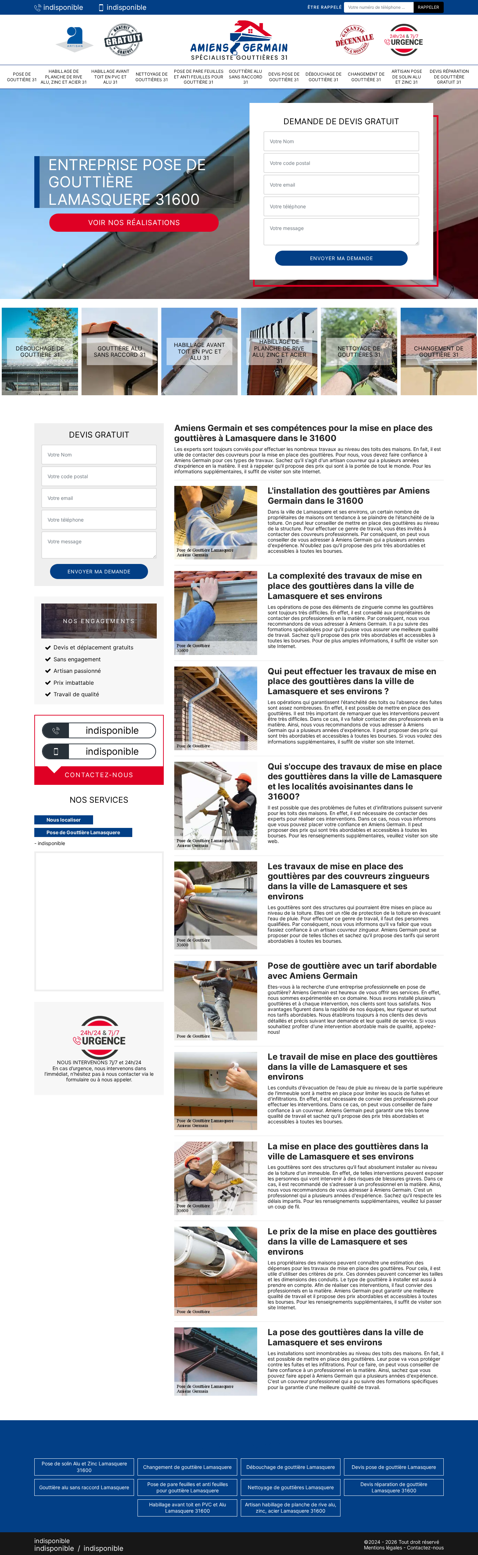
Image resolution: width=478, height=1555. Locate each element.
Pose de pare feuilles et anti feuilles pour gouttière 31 (199, 77)
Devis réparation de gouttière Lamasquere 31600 (393, 1487)
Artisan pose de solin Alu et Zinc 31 (407, 77)
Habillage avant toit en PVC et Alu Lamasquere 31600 (187, 1507)
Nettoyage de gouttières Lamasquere (291, 1487)
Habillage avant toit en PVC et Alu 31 (110, 77)
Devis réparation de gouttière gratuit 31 (449, 77)
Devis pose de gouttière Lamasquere (394, 1467)
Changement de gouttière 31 (366, 76)
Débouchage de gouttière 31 (323, 76)
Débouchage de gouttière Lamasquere (290, 1467)
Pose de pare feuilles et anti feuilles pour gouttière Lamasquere (187, 1487)
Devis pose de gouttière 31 (284, 76)
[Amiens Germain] (239, 39)
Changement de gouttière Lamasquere (187, 1467)
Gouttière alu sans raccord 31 (245, 77)
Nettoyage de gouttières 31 (151, 76)
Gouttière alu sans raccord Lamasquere (84, 1487)
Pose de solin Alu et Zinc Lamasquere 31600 (84, 1466)
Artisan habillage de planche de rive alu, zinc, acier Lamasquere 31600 (290, 1507)
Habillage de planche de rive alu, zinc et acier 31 (64, 77)
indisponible (62, 7)
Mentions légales (383, 1547)
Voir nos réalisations (134, 222)
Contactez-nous (425, 1547)
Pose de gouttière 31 (22, 76)
